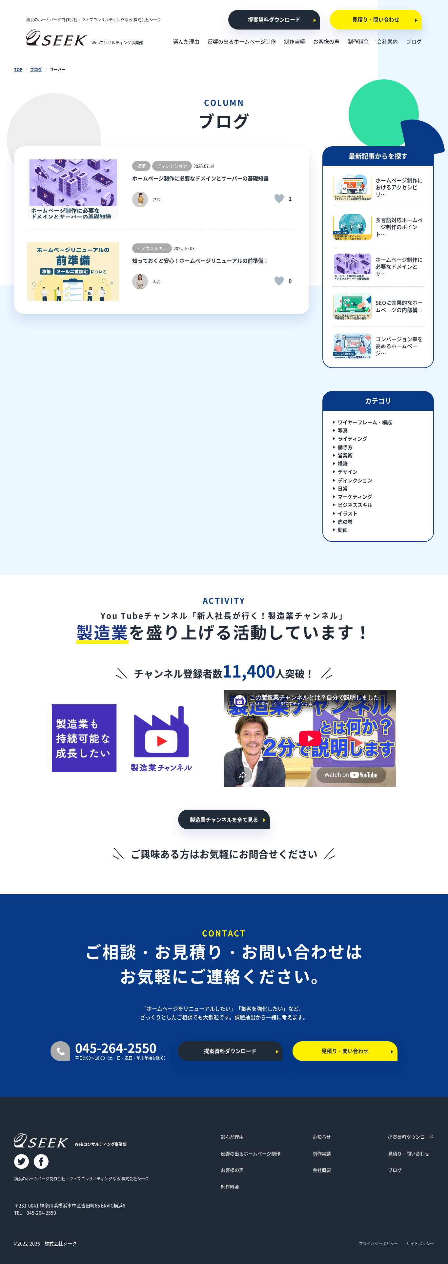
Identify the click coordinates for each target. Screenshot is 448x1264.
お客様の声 (232, 1170)
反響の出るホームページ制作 (250, 1153)
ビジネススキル (355, 504)
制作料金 (230, 1186)
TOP (18, 69)
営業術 (345, 455)
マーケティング (355, 496)
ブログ (36, 69)
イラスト (347, 513)
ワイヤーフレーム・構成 (365, 422)
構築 (343, 463)
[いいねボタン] (279, 198)
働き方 (345, 447)
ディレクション (355, 480)
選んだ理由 (232, 1136)
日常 (343, 488)
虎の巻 (345, 521)
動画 (343, 529)
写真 (343, 430)
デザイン (347, 471)
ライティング (352, 438)
